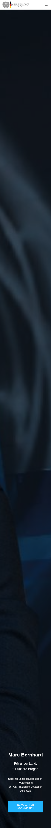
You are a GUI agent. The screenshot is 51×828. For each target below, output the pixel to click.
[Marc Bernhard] (17, 4)
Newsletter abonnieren (25, 806)
